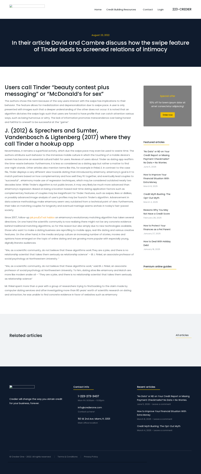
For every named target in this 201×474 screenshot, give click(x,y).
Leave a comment (161, 404)
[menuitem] (98, 9)
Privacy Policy (91, 456)
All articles (182, 335)
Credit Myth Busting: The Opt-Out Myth (158, 426)
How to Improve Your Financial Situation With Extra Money (161, 413)
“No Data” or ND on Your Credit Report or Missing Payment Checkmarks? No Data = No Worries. (163, 398)
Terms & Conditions (68, 456)
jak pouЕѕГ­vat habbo (42, 217)
